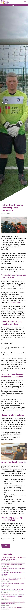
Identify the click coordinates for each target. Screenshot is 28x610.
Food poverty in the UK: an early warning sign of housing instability (13, 603)
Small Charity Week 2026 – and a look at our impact (13, 573)
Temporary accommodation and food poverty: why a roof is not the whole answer (12, 596)
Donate (14, 5)
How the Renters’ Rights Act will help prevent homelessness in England (12, 590)
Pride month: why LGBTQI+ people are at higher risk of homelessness (13, 579)
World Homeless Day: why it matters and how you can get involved (13, 558)
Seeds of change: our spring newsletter (12, 607)
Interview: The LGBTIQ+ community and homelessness (12, 584)
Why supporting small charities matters (13, 568)
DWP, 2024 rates (14, 302)
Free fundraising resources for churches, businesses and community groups (13, 564)
